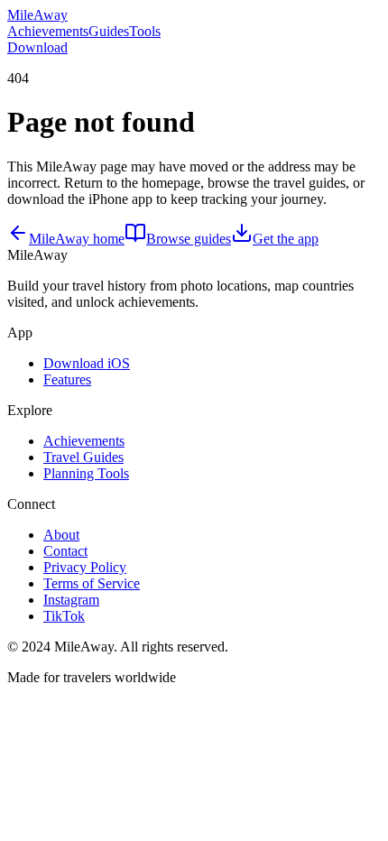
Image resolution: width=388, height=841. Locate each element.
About (61, 534)
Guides (108, 31)
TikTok (64, 616)
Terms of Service (91, 583)
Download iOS (86, 363)
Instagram (71, 599)
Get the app (286, 238)
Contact (65, 551)
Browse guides (188, 238)
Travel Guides (83, 457)
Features (67, 379)
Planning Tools (86, 473)
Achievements (47, 31)
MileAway (37, 15)
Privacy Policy (84, 567)
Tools (145, 31)
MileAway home (77, 238)
